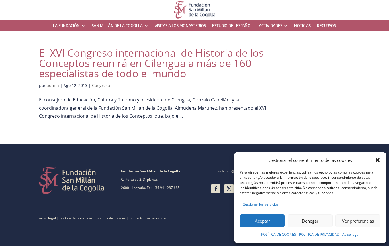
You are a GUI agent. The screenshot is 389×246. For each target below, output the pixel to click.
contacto (136, 218)
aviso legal (47, 218)
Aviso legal (350, 234)
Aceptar (262, 221)
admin (53, 85)
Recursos (326, 26)
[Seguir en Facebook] (215, 188)
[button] (377, 160)
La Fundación (66, 26)
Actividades (270, 26)
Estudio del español (232, 26)
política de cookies (111, 218)
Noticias (302, 26)
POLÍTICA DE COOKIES (278, 234)
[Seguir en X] (229, 188)
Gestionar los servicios (261, 204)
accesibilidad (157, 218)
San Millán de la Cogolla (117, 26)
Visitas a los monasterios (180, 26)
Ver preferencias (358, 221)
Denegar (310, 221)
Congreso (101, 85)
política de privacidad (76, 218)
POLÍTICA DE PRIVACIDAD (319, 234)
